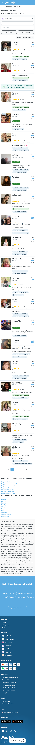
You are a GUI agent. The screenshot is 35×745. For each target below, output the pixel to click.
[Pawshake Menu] (2, 3)
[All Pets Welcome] (17, 224)
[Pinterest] (14, 731)
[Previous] (8, 469)
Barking (3, 501)
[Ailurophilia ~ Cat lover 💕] (17, 142)
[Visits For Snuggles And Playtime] (17, 348)
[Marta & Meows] (17, 410)
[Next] (26, 469)
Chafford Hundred (6, 514)
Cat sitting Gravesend (7, 490)
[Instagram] (10, 731)
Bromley (3, 505)
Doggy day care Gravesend (9, 484)
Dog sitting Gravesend (7, 488)
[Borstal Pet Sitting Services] (17, 72)
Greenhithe (4, 513)
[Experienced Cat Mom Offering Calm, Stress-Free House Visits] (17, 328)
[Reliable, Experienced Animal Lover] (17, 369)
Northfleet (4, 503)
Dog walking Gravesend (8, 486)
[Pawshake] (10, 2)
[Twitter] (6, 731)
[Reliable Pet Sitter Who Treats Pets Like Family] (17, 286)
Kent (2, 511)
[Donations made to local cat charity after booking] (17, 433)
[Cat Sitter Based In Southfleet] (17, 245)
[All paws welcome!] (17, 455)
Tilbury (3, 507)
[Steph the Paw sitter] (17, 203)
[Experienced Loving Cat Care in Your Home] (17, 101)
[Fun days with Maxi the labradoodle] (17, 390)
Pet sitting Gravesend (7, 491)
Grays (3, 509)
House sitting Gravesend (8, 493)
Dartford (3, 499)
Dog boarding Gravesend (8, 482)
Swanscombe (5, 516)
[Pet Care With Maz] (17, 50)
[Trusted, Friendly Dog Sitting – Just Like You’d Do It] (17, 121)
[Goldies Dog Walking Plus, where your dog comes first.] (17, 164)
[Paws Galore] (17, 308)
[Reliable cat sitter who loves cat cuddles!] (17, 266)
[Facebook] (3, 731)
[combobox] (17, 18)
